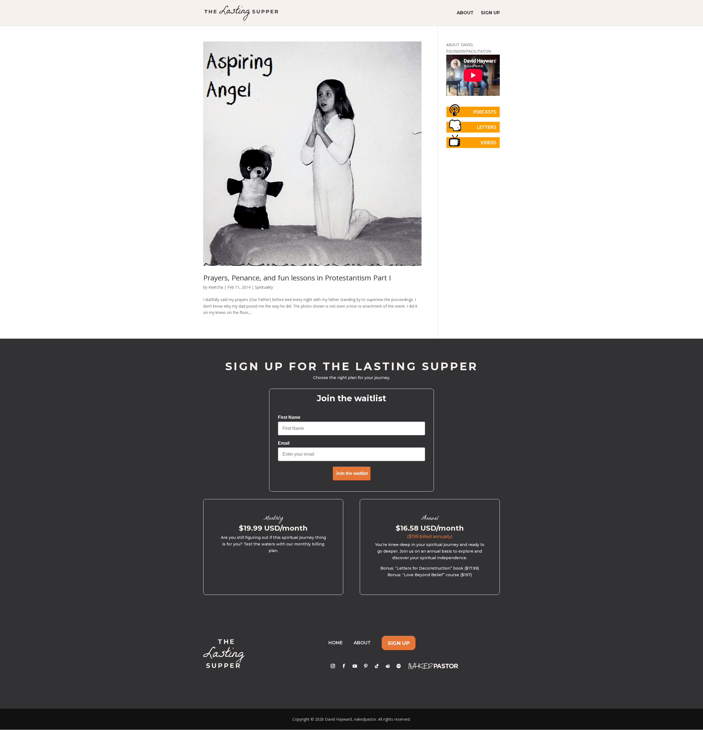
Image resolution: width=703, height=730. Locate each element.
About (465, 13)
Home (335, 642)
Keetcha (215, 287)
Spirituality (264, 287)
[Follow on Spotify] (398, 666)
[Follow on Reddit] (387, 666)
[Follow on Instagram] (332, 666)
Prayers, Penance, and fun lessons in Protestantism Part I (297, 278)
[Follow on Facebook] (343, 666)
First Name (289, 417)
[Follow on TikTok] (376, 666)
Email (283, 443)
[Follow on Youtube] (354, 666)
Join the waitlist (352, 473)
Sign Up (490, 13)
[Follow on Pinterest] (365, 666)
